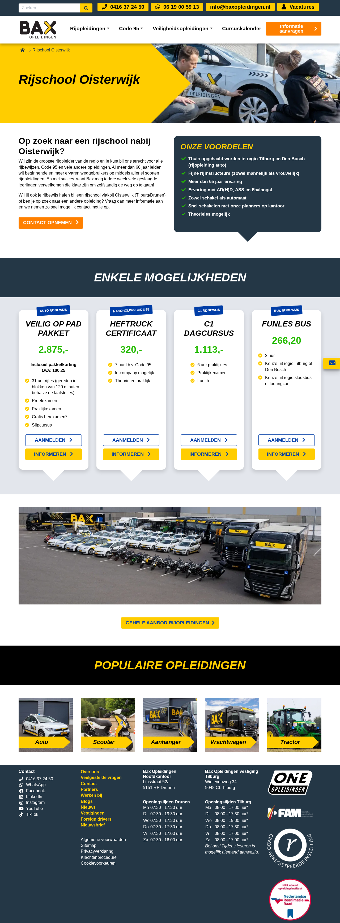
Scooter (103, 742)
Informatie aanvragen (291, 29)
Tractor (290, 742)
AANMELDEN (51, 440)
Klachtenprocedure (99, 857)
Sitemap (88, 845)
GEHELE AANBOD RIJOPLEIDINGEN (167, 622)
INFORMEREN (50, 454)
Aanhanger (166, 742)
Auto (41, 742)
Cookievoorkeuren (98, 863)
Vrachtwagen (228, 742)
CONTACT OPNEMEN (48, 222)
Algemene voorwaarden (103, 839)
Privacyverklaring (97, 851)
